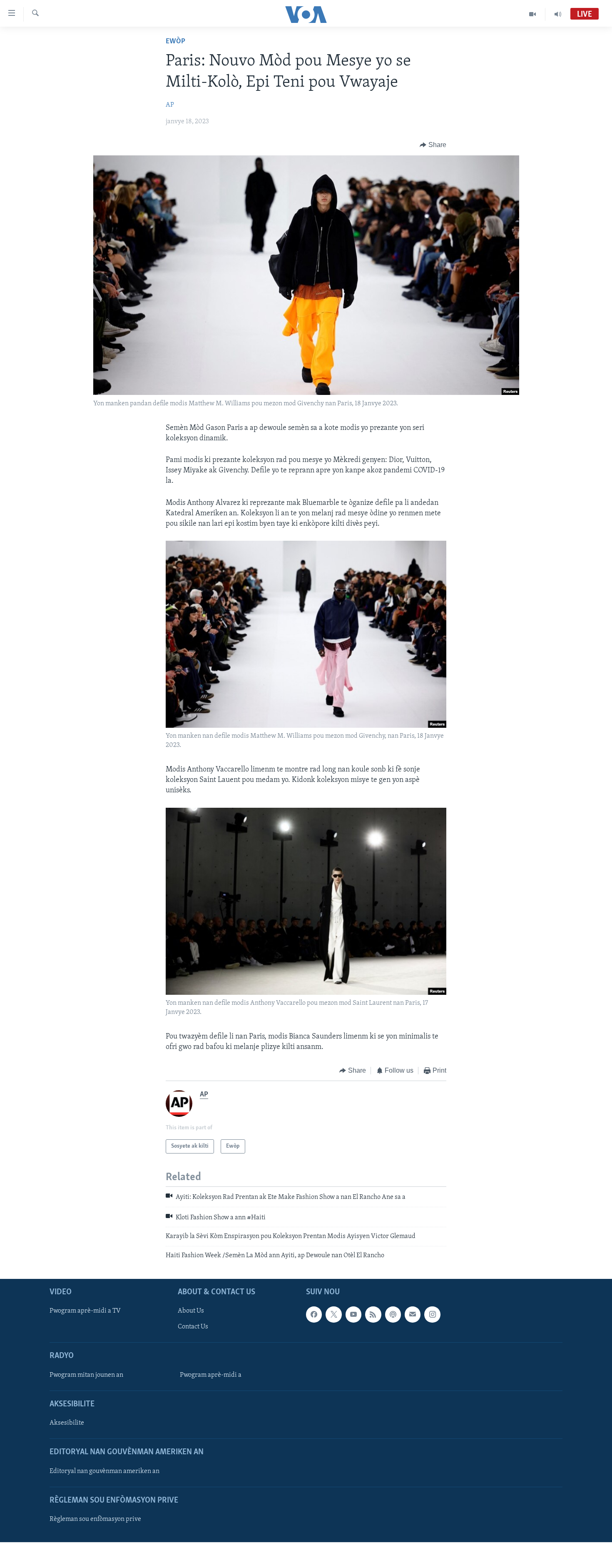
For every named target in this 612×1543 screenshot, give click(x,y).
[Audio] (557, 14)
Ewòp (175, 41)
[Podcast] (393, 1314)
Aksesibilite (67, 1423)
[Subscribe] (412, 1314)
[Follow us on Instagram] (432, 1314)
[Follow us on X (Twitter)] (333, 1314)
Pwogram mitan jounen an (86, 1375)
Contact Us (193, 1326)
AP (170, 105)
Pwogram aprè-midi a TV (85, 1311)
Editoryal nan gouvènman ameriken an (104, 1471)
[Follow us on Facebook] (314, 1314)
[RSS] (373, 1314)
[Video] (532, 14)
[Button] (433, 145)
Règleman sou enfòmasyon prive (95, 1519)
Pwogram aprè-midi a (210, 1375)
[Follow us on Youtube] (353, 1314)
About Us (191, 1311)
